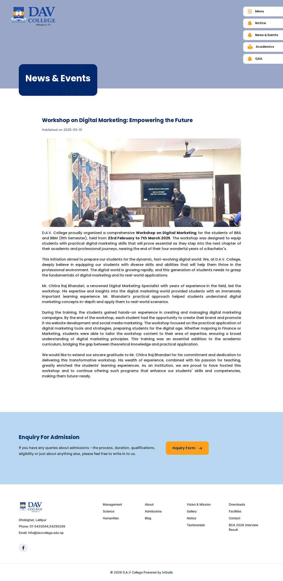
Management (112, 504)
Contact (234, 518)
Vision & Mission (199, 504)
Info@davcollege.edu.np (46, 533)
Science (108, 511)
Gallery (192, 511)
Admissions (153, 511)
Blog (148, 518)
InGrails (167, 572)
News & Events (266, 35)
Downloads (237, 504)
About (149, 504)
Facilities (235, 511)
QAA (258, 58)
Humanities (111, 518)
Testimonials (196, 525)
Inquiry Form (184, 448)
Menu (259, 11)
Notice (260, 23)
